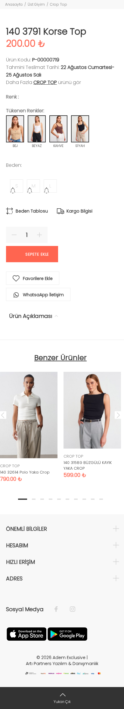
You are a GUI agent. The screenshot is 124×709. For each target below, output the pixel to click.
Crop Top (58, 4)
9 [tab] (93, 499)
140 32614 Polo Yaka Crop (25, 472)
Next (118, 415)
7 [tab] (76, 499)
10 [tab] (101, 499)
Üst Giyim (36, 4)
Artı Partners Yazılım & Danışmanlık (62, 664)
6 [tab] (67, 499)
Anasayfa (14, 4)
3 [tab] (42, 499)
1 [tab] (22, 499)
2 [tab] (34, 499)
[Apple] (26, 633)
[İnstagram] (69, 609)
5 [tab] (59, 499)
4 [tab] (50, 499)
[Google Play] (67, 633)
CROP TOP (45, 82)
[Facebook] (59, 609)
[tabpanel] (92, 420)
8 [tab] (84, 499)
